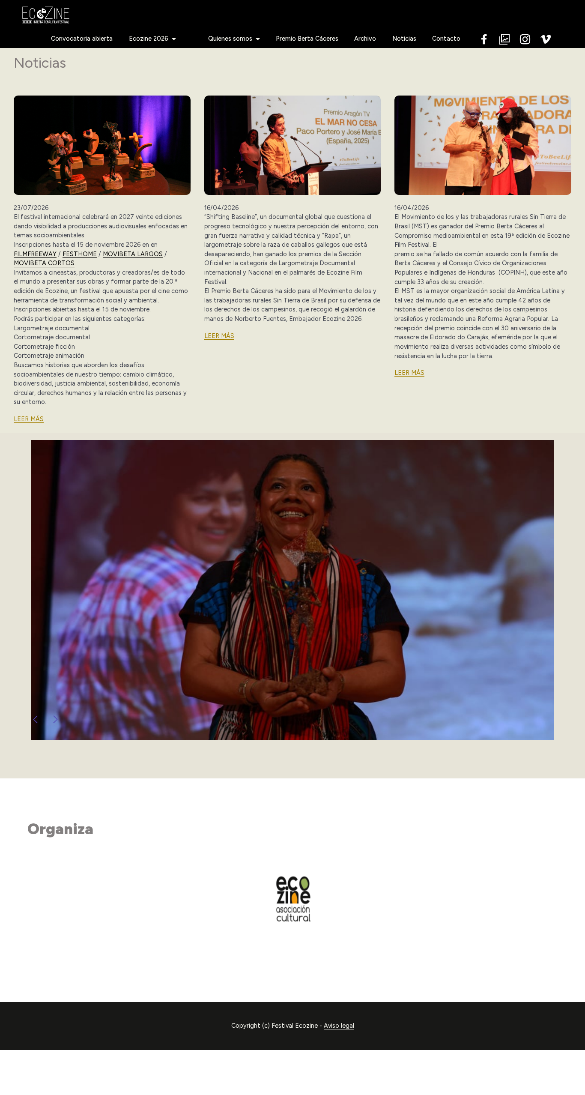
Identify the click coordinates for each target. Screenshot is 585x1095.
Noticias (404, 38)
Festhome (80, 254)
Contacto (446, 38)
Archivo (365, 38)
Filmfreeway (35, 254)
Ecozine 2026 (148, 38)
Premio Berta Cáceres (307, 38)
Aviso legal (339, 1025)
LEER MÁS (29, 419)
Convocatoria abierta (82, 38)
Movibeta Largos (133, 254)
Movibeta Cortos (44, 263)
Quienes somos (230, 38)
